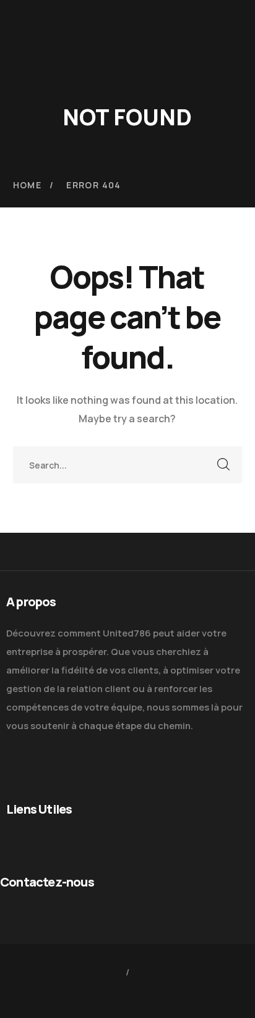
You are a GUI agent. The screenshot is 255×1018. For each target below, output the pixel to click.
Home (27, 185)
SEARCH (223, 465)
